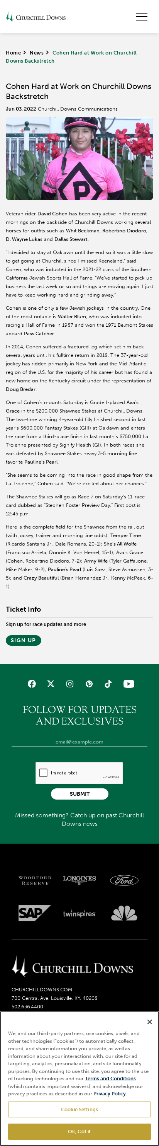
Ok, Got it (79, 1131)
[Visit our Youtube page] (127, 684)
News (37, 53)
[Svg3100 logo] (124, 913)
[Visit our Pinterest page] (89, 684)
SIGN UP (23, 640)
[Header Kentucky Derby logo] (36, 16)
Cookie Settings (79, 1109)
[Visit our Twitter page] (50, 684)
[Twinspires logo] (79, 913)
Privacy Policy (109, 1094)
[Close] (149, 1021)
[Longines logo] (79, 880)
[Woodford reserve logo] (34, 880)
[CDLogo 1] (72, 966)
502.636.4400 (27, 1007)
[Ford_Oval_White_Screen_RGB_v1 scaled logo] (124, 880)
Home (13, 53)
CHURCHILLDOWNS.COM (42, 990)
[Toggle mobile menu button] (141, 16)
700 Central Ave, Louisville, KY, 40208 (55, 998)
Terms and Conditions (110, 1078)
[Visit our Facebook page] (31, 684)
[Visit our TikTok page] (107, 684)
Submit (80, 794)
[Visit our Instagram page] (70, 684)
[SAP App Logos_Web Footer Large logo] (34, 913)
